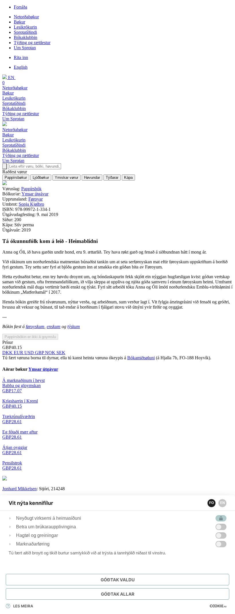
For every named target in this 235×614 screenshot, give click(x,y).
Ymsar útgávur (34, 193)
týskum (73, 326)
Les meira (23, 606)
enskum (53, 326)
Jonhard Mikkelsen (19, 488)
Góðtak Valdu (118, 579)
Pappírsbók (31, 188)
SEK (60, 352)
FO (211, 503)
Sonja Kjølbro (31, 204)
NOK (50, 352)
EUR (19, 352)
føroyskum (35, 326)
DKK (8, 352)
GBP (40, 352)
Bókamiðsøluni (141, 357)
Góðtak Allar (117, 594)
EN (222, 503)
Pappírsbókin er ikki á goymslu (30, 337)
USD (29, 352)
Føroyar (35, 199)
